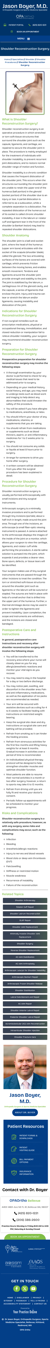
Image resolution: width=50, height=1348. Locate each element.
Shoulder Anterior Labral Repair (25, 1010)
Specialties (17, 59)
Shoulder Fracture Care (25, 1037)
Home (7, 59)
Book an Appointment (28, 31)
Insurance (26, 1172)
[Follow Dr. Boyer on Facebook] (16, 1288)
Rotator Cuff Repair (25, 907)
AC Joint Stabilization (25, 957)
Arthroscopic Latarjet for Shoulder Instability (25, 970)
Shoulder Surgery (25, 944)
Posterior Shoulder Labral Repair (25, 1017)
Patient (27, 1149)
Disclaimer (23, 1298)
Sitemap (8, 1301)
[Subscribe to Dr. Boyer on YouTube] (33, 1288)
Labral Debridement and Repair (25, 997)
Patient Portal (16, 25)
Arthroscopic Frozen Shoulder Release (25, 984)
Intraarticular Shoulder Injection (25, 1030)
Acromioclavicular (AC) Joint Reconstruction (25, 1024)
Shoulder (30, 59)
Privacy (37, 1298)
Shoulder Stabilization (25, 990)
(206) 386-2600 (28, 1220)
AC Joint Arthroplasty (25, 964)
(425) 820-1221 (39, 25)
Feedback (21, 1301)
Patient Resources (26, 1126)
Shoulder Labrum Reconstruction (25, 914)
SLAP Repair (25, 920)
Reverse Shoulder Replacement (25, 950)
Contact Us (40, 1304)
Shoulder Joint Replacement (25, 927)
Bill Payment (26, 1160)
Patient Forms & (28, 1137)
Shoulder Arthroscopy (25, 900)
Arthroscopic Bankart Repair (25, 977)
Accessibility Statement (17, 1304)
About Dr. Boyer (25, 1112)
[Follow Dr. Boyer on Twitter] (24, 1288)
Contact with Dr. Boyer (25, 1189)
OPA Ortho (25, 1330)
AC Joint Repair (25, 1004)
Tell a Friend (37, 1301)
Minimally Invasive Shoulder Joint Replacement (25, 935)
